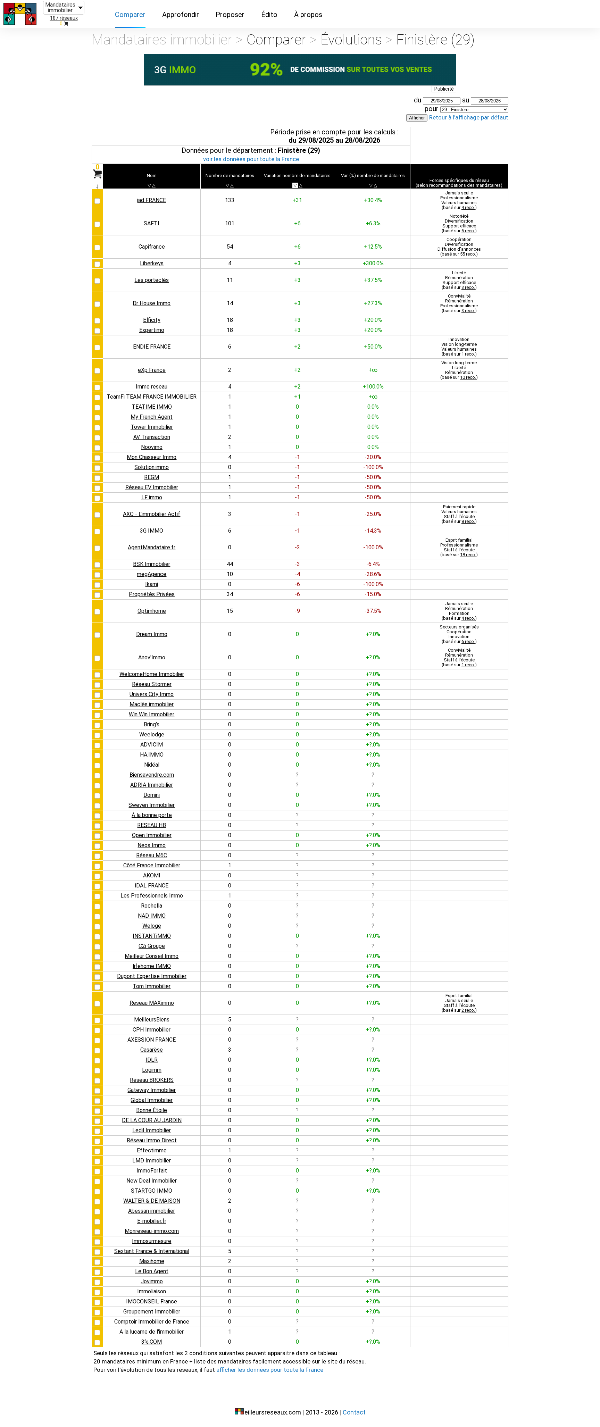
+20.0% (373, 320)
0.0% (373, 406)
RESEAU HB (151, 825)
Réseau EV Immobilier (151, 487)
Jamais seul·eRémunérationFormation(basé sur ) (459, 611)
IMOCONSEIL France (151, 1301)
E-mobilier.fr (151, 1221)
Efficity (151, 320)
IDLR (151, 1060)
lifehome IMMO (152, 966)
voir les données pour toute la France (251, 159)
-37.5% (373, 611)
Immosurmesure (151, 1241)
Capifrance (152, 246)
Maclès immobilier (152, 704)
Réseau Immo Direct (152, 1140)
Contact (354, 1412)
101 (229, 223)
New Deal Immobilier (151, 1180)
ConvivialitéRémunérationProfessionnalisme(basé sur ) (459, 303)
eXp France (152, 370)
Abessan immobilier (151, 1211)
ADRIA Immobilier (151, 785)
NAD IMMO (152, 915)
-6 (297, 584)
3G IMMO (151, 530)
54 (230, 246)
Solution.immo (151, 467)
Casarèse (151, 1049)
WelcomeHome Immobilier (151, 674)
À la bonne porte (152, 815)
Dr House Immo (151, 303)
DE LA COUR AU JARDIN (152, 1120)
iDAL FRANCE (151, 885)
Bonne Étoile (151, 1110)
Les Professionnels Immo (151, 895)
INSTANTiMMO (152, 936)
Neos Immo (152, 845)
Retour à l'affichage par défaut (468, 117)
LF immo (151, 497)
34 (230, 594)
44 (230, 564)
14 (230, 303)
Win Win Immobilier (151, 714)
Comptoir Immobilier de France (151, 1321)
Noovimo (151, 447)
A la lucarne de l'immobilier (151, 1331)
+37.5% (373, 280)
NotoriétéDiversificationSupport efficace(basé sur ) (459, 223)
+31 (297, 200)
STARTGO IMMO (151, 1190)
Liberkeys (152, 263)
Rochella (151, 905)
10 (230, 574)
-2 (297, 547)
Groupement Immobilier (151, 1311)
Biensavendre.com (152, 774)
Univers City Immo (152, 694)
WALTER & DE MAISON (151, 1200)
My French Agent (152, 417)
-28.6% (373, 574)
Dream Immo (151, 634)
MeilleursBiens (151, 1019)
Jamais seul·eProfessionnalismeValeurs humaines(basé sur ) (459, 200)
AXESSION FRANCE (151, 1039)
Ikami (151, 584)
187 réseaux (64, 18)
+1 (297, 396)
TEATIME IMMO (152, 406)
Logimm (151, 1070)
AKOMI (151, 875)
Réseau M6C (151, 855)
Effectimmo (152, 1150)
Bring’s (151, 724)
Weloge (151, 926)
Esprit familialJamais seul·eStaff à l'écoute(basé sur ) (459, 1003)
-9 (297, 611)
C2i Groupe (152, 946)
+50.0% (373, 346)
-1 (297, 457)
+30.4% (373, 200)
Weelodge (151, 734)
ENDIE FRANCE (151, 346)
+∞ (372, 370)
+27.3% (373, 303)
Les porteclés (151, 280)
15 (230, 611)
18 (230, 320)
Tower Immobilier (152, 427)
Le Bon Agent (151, 1271)
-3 (297, 564)
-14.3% (373, 530)
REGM (151, 477)
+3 (297, 263)
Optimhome (152, 611)
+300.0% (373, 263)
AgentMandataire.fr (151, 547)
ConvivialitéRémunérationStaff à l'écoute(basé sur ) (459, 657)
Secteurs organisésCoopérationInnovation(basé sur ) (459, 634)
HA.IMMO (152, 754)
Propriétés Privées (152, 594)
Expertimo (151, 330)
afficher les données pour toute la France (269, 1369)
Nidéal (151, 764)
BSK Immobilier (151, 564)
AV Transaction (151, 437)
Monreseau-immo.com (152, 1231)
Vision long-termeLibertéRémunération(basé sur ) (459, 370)
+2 (297, 346)
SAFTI (151, 223)
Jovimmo (152, 1281)
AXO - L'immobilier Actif (151, 514)
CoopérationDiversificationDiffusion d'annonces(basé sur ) (459, 247)
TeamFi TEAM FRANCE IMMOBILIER (152, 396)
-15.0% (373, 594)
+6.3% (373, 223)
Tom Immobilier (151, 986)
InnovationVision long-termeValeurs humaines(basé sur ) (459, 347)
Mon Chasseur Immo (151, 457)
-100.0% (373, 467)
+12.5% (373, 246)
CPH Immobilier (151, 1029)
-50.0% (373, 477)
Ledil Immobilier (151, 1130)
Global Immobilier (152, 1100)
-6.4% (373, 564)
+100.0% (373, 386)
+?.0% (373, 634)
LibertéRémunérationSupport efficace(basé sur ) (459, 280)
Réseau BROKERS (152, 1080)
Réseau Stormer (152, 684)
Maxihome (151, 1261)
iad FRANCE (151, 200)
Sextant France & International (151, 1251)
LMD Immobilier (151, 1160)
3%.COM (151, 1341)
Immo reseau (151, 386)
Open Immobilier (152, 835)
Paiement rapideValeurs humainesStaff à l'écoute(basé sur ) (459, 514)
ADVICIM (151, 744)
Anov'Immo (151, 657)
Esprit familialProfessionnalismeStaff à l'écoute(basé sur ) (459, 547)
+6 (297, 223)
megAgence (151, 574)
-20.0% (373, 457)
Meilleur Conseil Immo (151, 956)
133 (229, 200)
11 (230, 280)
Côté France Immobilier (151, 865)
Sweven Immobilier (151, 805)
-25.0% (373, 514)
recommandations (447, 185)
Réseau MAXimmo (152, 1003)
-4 (297, 574)
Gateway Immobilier (151, 1090)
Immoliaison (151, 1291)
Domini (151, 795)
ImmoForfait (151, 1170)
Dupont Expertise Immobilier (151, 976)
